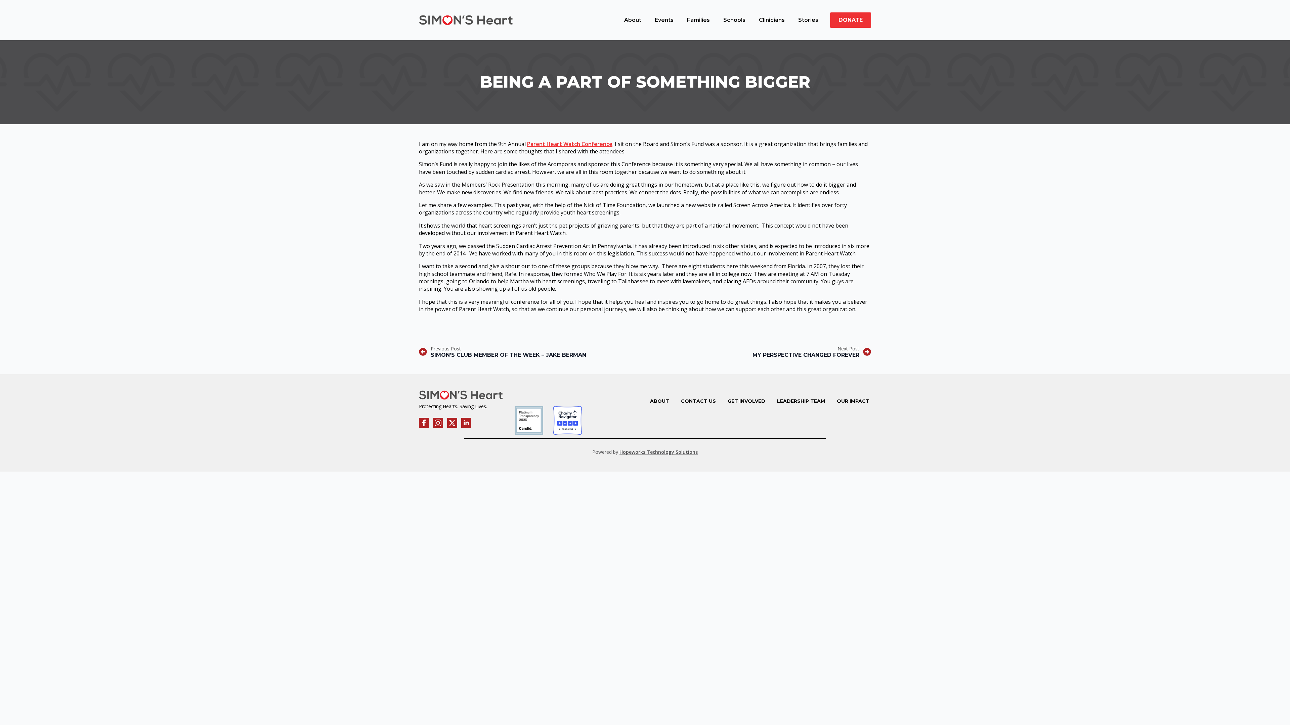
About (632, 20)
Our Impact (853, 401)
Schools (734, 20)
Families (698, 20)
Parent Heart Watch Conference (569, 144)
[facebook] (424, 423)
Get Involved (746, 401)
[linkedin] (466, 423)
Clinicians (772, 20)
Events (664, 20)
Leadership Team (801, 401)
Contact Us (698, 401)
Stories (808, 20)
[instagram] (438, 423)
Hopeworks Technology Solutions (658, 452)
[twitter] (452, 423)
